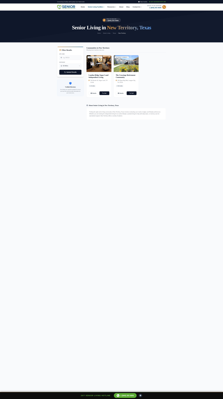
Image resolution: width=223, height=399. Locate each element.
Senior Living (106, 33)
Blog (128, 7)
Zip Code (62, 54)
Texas (114, 33)
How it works (143, 1)
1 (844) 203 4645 (113, 20)
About (121, 7)
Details (94, 93)
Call (105, 93)
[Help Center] (140, 395)
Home (83, 7)
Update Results (71, 72)
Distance (62, 62)
